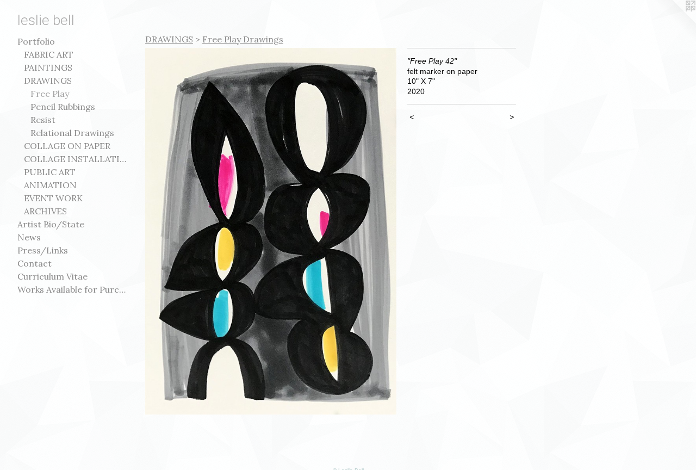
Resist (42, 119)
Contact (34, 263)
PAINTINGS (48, 67)
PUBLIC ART (50, 171)
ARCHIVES (45, 211)
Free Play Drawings (242, 39)
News (29, 237)
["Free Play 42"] (270, 231)
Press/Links (42, 250)
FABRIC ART (48, 54)
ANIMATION (50, 185)
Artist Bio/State (50, 224)
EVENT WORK (53, 198)
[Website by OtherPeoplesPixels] (674, 22)
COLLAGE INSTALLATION (75, 158)
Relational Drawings (72, 132)
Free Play (49, 93)
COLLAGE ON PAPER (67, 145)
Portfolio (36, 41)
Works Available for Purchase (71, 289)
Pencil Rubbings (62, 106)
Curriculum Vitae (52, 276)
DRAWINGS (48, 80)
